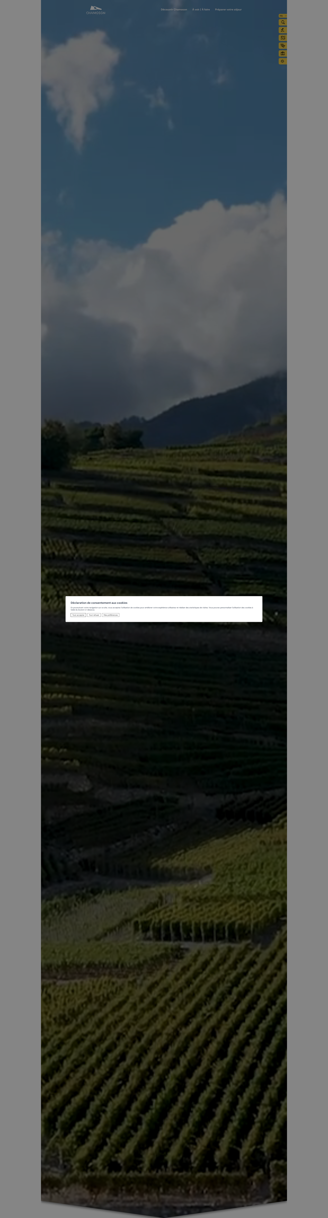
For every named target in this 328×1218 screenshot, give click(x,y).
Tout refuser (94, 615)
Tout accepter (78, 615)
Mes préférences (111, 615)
